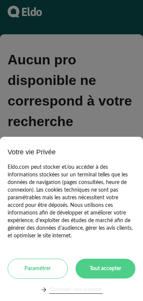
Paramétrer (37, 268)
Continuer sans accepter (76, 289)
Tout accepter (105, 268)
